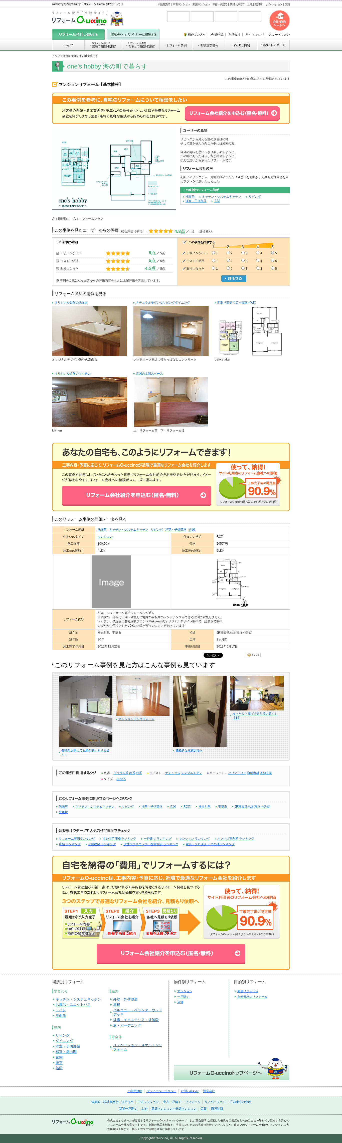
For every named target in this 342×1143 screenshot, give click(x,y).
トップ (56, 55)
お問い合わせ (190, 1091)
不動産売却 (164, 4)
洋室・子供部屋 (196, 201)
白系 (139, 773)
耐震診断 (217, 1108)
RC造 (187, 806)
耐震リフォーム (247, 991)
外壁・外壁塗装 (125, 999)
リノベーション (273, 4)
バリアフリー (237, 773)
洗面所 (190, 196)
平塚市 (222, 806)
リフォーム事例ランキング (77, 838)
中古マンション (181, 4)
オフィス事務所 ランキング (235, 838)
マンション (105, 536)
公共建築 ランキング (102, 844)
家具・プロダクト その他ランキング (210, 844)
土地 (249, 4)
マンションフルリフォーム (136, 719)
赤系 (132, 773)
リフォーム (192, 1102)
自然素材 (253, 773)
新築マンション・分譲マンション (174, 1108)
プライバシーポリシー (161, 1091)
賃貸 (287, 4)
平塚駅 (63, 812)
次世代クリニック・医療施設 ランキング (150, 844)
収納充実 (266, 773)
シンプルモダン (191, 773)
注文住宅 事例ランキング (119, 838)
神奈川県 (205, 806)
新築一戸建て (237, 4)
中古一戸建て (220, 4)
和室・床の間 (66, 1052)
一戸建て (183, 996)
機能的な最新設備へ (189, 750)
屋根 (116, 1005)
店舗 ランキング (70, 844)
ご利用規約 (134, 1091)
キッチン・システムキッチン (221, 196)
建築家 (258, 4)
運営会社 (209, 1091)
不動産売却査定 (240, 1102)
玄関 (217, 201)
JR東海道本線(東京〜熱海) (252, 806)
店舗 (180, 1002)
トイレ (61, 1010)
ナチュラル (172, 773)
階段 (59, 1068)
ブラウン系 (120, 773)
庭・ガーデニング (127, 1025)
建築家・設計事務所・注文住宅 (112, 1102)
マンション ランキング (194, 838)
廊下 (59, 1063)
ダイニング (64, 1041)
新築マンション (201, 4)
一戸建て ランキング (158, 838)
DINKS (121, 779)
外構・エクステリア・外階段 (136, 1020)
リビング (255, 196)
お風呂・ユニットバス (73, 1005)
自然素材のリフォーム (252, 996)
